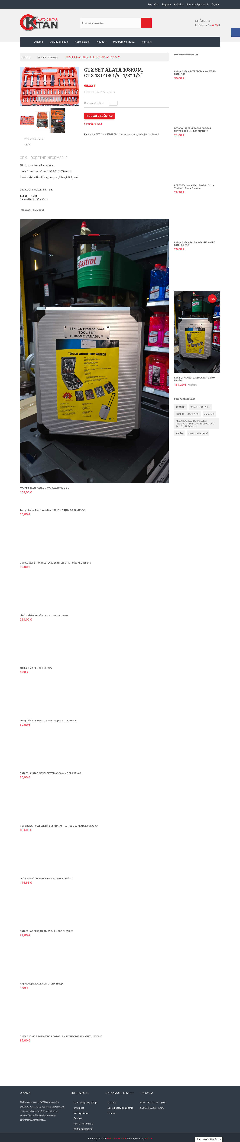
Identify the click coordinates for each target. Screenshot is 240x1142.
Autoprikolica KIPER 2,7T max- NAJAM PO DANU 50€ (48, 720)
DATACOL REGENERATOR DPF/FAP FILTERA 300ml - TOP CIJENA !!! (192, 129)
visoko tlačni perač (198, 433)
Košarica (178, 4)
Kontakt (146, 41)
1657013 (181, 407)
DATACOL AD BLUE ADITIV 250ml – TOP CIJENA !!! (46, 931)
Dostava (78, 1118)
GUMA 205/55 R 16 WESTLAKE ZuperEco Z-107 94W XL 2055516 (55, 562)
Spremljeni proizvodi (197, 4)
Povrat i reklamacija (83, 1123)
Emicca (148, 1138)
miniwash (209, 414)
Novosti (101, 41)
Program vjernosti (124, 41)
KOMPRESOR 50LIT (200, 407)
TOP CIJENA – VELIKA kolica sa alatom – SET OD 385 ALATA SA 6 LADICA (59, 826)
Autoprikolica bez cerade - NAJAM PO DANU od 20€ (194, 243)
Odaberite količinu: (94, 103)
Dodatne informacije (49, 157)
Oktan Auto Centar (116, 1138)
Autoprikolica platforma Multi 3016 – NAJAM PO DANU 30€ (52, 510)
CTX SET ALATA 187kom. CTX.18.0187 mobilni (44, 488)
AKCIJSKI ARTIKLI (104, 134)
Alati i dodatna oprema (125, 134)
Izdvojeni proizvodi (47, 57)
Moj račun (153, 4)
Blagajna (166, 4)
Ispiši (27, 144)
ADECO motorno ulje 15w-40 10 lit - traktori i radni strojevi (194, 186)
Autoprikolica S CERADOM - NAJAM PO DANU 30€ (195, 72)
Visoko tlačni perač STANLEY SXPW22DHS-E (44, 615)
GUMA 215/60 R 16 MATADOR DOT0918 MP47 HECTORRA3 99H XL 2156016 (61, 1036)
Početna (26, 57)
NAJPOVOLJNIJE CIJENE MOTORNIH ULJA (41, 983)
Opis (23, 157)
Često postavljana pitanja (120, 1108)
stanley (179, 433)
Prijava (215, 4)
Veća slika (47, 98)
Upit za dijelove (59, 41)
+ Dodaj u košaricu (99, 116)
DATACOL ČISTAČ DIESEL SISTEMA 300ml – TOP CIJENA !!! (51, 773)
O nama (38, 41)
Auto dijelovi (82, 41)
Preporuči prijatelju (34, 139)
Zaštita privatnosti (83, 1129)
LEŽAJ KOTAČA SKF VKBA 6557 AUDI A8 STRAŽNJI (46, 878)
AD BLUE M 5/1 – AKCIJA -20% (36, 668)
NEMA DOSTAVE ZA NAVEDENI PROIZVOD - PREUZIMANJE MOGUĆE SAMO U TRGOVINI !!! (195, 423)
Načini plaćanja (81, 1113)
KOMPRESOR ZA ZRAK (187, 414)
